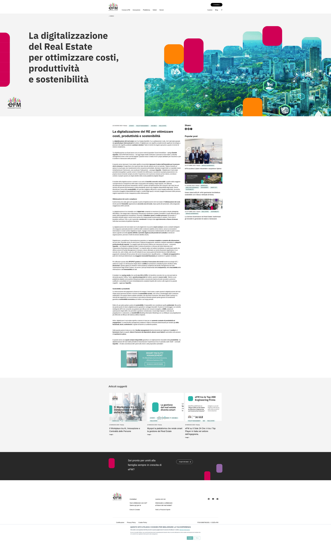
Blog (216, 10)
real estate (162, 125)
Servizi (161, 10)
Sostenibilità (189, 189)
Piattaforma (146, 10)
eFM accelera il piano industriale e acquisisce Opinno (203, 168)
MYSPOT (131, 125)
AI (122, 421)
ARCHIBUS (154, 125)
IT (221, 10)
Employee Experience (192, 187)
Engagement (204, 187)
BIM (204, 421)
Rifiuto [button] (197, 538)
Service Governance (208, 165)
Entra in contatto (135, 509)
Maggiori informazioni (185, 529)
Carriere (209, 10)
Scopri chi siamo (184, 461)
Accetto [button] (190, 538)
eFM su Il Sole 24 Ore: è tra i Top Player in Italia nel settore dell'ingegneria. (200, 431)
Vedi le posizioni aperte (162, 509)
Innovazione (136, 10)
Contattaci (216, 4)
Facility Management (142, 125)
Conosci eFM (126, 10)
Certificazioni (120, 522)
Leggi (111, 434)
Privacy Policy (131, 522)
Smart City (214, 187)
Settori (155, 10)
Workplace (204, 185)
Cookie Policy (142, 522)
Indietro (112, 16)
